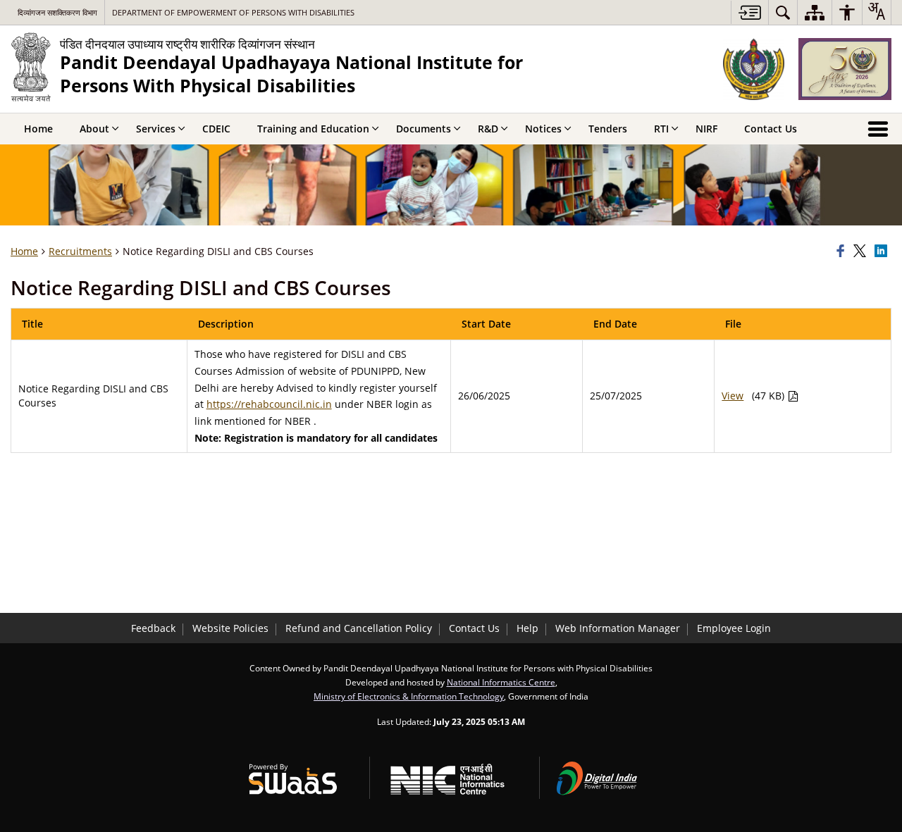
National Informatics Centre (501, 682)
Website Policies (230, 628)
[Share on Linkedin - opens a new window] (883, 251)
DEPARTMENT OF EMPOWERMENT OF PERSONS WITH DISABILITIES (233, 12)
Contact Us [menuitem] (770, 128)
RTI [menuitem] (661, 128)
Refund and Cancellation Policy (358, 628)
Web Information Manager (617, 628)
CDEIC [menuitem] (216, 128)
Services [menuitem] (155, 128)
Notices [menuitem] (543, 128)
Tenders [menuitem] (607, 128)
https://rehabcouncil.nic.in (269, 404)
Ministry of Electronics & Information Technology (409, 696)
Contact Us (474, 628)
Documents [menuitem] (423, 128)
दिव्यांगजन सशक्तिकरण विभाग (57, 12)
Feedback (153, 628)
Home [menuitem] (38, 128)
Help (527, 628)
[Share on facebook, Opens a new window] (842, 251)
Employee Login (734, 628)
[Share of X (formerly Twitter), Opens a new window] (861, 251)
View (732, 395)
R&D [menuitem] (488, 128)
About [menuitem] (94, 128)
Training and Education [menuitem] (313, 128)
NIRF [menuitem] (706, 128)
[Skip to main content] (749, 12)
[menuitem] (783, 12)
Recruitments (80, 251)
